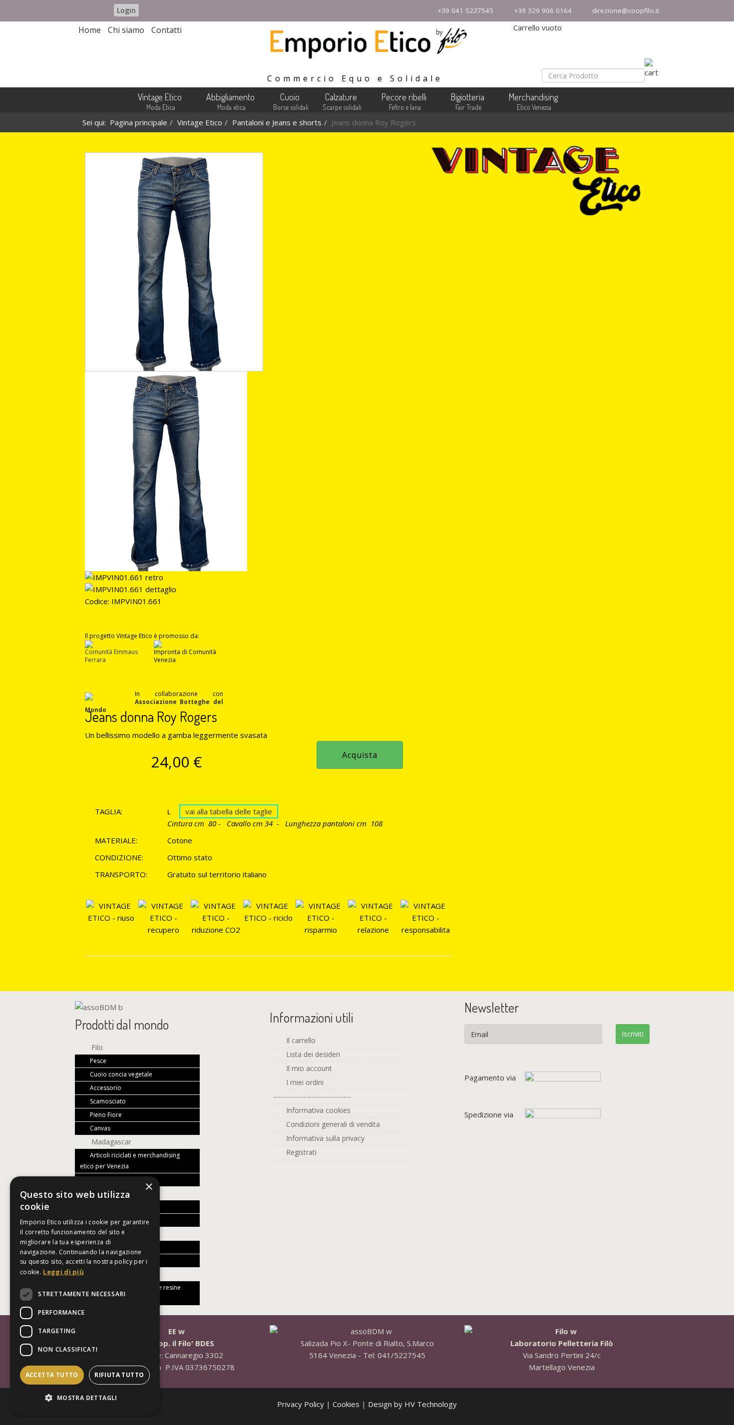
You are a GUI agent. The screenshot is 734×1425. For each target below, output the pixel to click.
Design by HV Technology (412, 1404)
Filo (96, 1047)
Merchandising (533, 96)
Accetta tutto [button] (51, 1375)
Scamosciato (107, 1101)
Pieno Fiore (105, 1114)
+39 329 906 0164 (543, 10)
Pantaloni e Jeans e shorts (277, 122)
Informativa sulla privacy (324, 1138)
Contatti (166, 29)
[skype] (98, 9)
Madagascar (110, 1141)
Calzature (341, 96)
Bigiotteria (467, 96)
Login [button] (126, 10)
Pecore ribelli (403, 96)
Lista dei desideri (312, 1054)
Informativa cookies (317, 1110)
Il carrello (300, 1040)
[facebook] (81, 9)
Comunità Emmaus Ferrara (111, 656)
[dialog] (85, 1295)
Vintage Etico (160, 96)
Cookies (347, 1404)
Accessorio (104, 1087)
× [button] (148, 1187)
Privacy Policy (301, 1404)
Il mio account (308, 1068)
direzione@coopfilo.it (625, 10)
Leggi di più (63, 1271)
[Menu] (653, 102)
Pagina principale (138, 122)
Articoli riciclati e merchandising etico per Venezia (130, 1160)
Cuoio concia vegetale (120, 1074)
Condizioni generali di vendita (332, 1124)
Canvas (99, 1128)
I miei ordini (304, 1082)
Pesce (97, 1061)
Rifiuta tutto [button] (119, 1375)
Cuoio (290, 96)
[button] (85, 1398)
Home (89, 29)
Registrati (300, 1152)
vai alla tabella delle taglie (228, 811)
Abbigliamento (230, 96)
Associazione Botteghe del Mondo (154, 706)
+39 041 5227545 (465, 10)
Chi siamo (126, 29)
